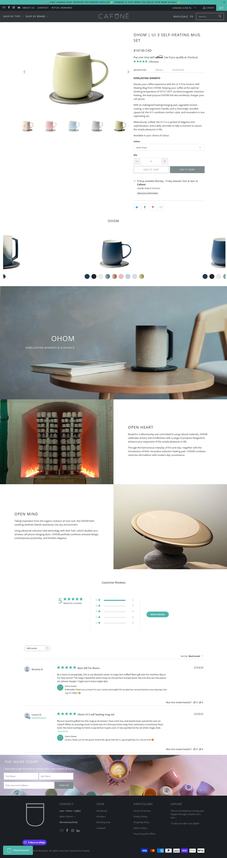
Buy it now (187, 169)
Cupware (101, 828)
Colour (137, 141)
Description (140, 70)
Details (159, 70)
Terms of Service (142, 810)
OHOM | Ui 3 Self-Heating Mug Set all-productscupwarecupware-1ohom (114, 250)
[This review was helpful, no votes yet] (194, 702)
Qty (135, 155)
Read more (63, 731)
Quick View (114, 263)
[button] (13, 16)
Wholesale (102, 810)
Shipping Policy (141, 822)
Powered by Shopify (79, 850)
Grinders (101, 816)
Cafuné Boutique (39, 850)
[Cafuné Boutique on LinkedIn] (18, 7)
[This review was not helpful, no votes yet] (200, 702)
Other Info (178, 70)
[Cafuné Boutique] (114, 16)
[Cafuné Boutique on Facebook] (8, 7)
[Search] (220, 16)
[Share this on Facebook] (145, 207)
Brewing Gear (104, 822)
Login (210, 7)
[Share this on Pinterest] (153, 207)
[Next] (128, 71)
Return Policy (140, 828)
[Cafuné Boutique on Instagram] (13, 7)
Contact (43, 7)
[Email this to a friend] (161, 207)
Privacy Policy (140, 816)
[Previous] (24, 71)
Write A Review (158, 614)
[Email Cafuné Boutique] (3, 7)
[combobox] (192, 656)
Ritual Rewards (62, 7)
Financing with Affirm (145, 833)
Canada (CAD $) (182, 7)
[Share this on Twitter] (137, 207)
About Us (28, 7)
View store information (147, 193)
